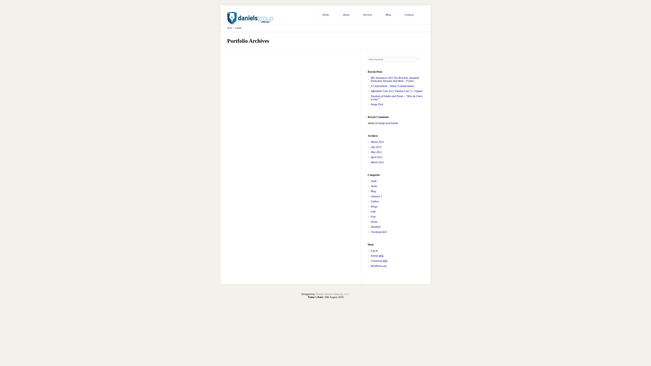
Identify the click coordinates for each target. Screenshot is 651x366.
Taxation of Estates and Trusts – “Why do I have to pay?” (397, 98)
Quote (374, 221)
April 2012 (376, 157)
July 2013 (376, 147)
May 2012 (376, 152)
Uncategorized (379, 231)
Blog (373, 191)
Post (373, 216)
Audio (374, 186)
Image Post (377, 104)
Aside (374, 181)
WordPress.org (378, 266)
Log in (374, 250)
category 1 (376, 196)
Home (229, 28)
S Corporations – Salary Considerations (392, 86)
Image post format (388, 123)
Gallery (375, 201)
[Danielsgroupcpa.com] (250, 18)
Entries (377, 255)
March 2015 (377, 141)
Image (374, 206)
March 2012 (377, 162)
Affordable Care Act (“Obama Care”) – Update (396, 91)
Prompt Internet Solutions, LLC (333, 294)
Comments (379, 260)
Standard (375, 226)
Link (373, 211)
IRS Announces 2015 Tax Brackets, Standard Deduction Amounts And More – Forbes (395, 79)
